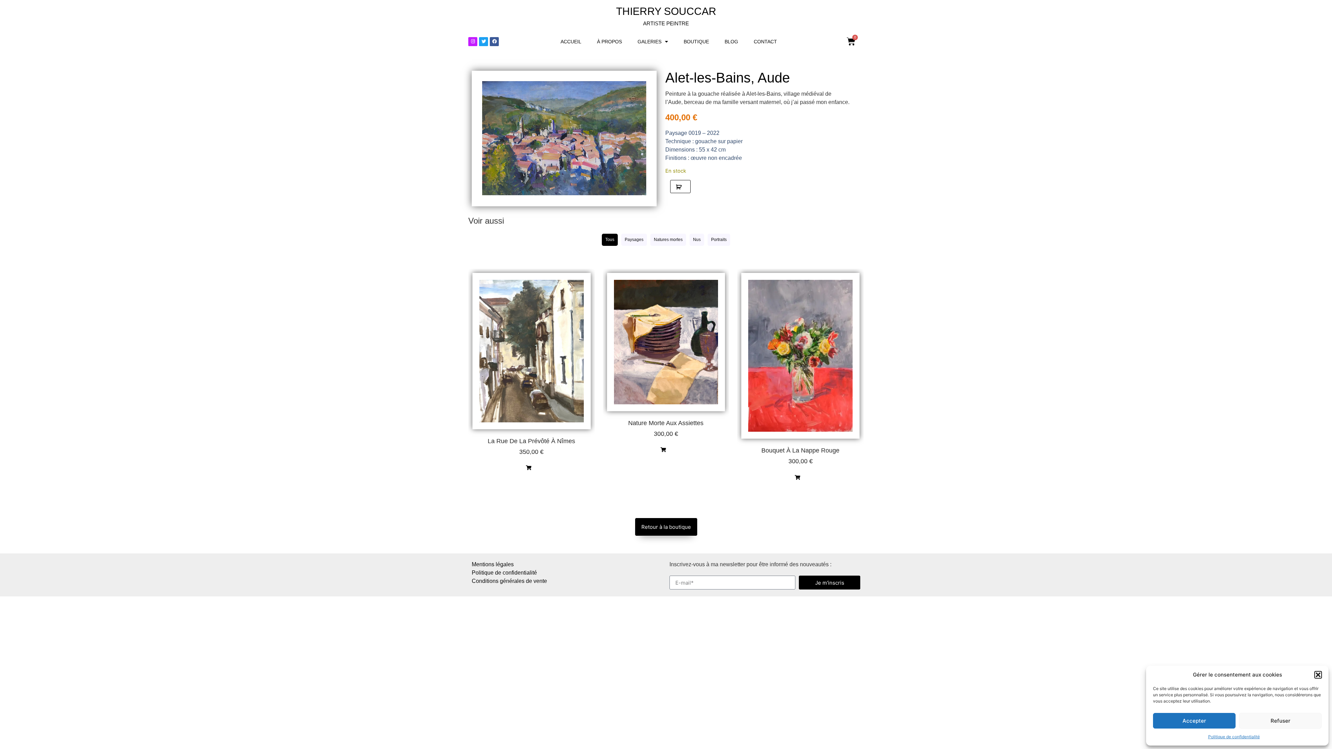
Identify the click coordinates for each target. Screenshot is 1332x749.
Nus (697, 239)
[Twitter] (483, 41)
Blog (731, 41)
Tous (609, 239)
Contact (765, 41)
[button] (1318, 674)
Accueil (571, 41)
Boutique (696, 41)
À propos (609, 41)
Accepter (1194, 720)
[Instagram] (472, 41)
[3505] (680, 186)
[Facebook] (494, 41)
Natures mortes (668, 239)
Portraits (719, 239)
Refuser (1280, 720)
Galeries (649, 41)
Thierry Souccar (666, 11)
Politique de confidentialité (1234, 736)
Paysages (634, 239)
